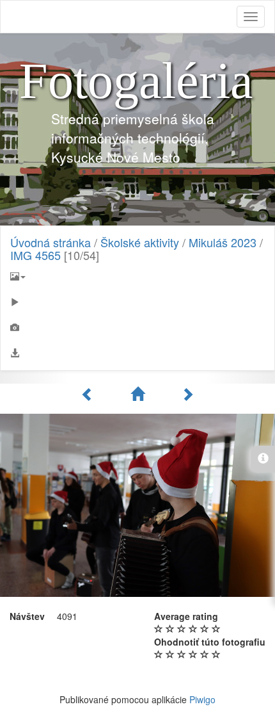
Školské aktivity (139, 242)
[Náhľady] (139, 394)
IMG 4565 (35, 255)
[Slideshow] (137, 301)
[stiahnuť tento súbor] (137, 353)
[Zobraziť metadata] (137, 327)
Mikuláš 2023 (222, 242)
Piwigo (202, 699)
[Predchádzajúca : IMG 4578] (89, 394)
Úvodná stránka (50, 242)
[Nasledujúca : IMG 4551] (187, 394)
